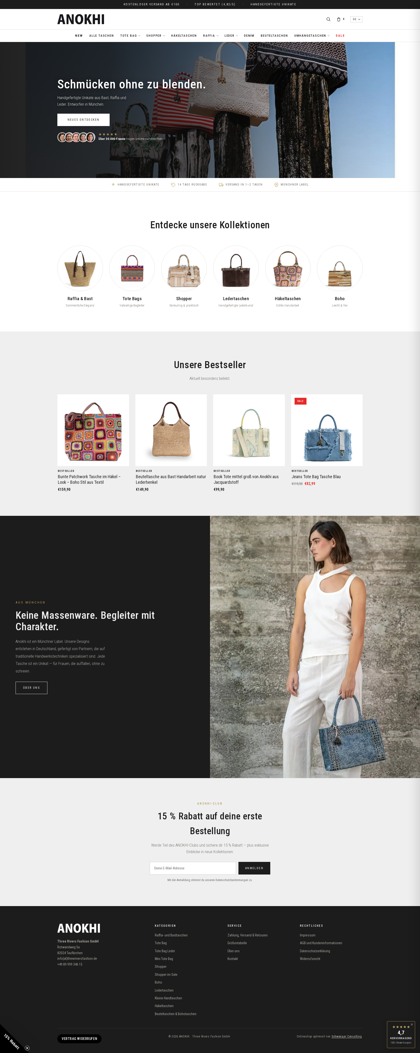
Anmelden (254, 868)
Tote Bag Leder (165, 951)
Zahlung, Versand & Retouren (248, 935)
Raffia (209, 38)
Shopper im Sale (166, 975)
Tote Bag (128, 38)
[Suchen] (328, 19)
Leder (230, 38)
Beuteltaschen (274, 35)
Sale (340, 35)
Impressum (307, 935)
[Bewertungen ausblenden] (411, 1024)
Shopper (154, 38)
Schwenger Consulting (347, 1036)
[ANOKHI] (80, 19)
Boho (158, 982)
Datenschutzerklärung (315, 951)
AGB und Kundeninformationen (321, 943)
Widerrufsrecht (310, 959)
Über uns (31, 687)
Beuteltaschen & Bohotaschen (175, 1014)
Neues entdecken (84, 119)
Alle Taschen (101, 35)
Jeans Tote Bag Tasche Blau (316, 476)
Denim (249, 35)
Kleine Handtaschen (168, 998)
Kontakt (233, 959)
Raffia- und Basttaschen (171, 935)
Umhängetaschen (310, 38)
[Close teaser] (27, 1048)
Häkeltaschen (184, 35)
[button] (14, 1038)
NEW (79, 35)
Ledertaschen (164, 990)
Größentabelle (237, 943)
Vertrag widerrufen (79, 1039)
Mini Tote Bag (164, 959)
